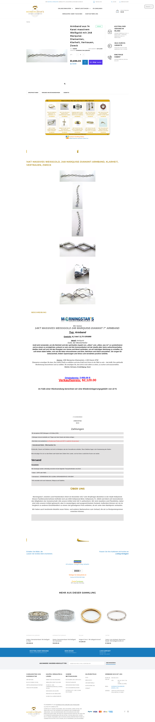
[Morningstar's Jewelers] (35, 11)
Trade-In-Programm (32, 687)
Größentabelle (89, 683)
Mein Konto (88, 680)
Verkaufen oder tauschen (53, 682)
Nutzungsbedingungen (72, 687)
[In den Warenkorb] (85, 62)
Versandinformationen (72, 685)
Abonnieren (111, 663)
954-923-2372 (114, 678)
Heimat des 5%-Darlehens (53, 679)
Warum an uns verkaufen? (53, 693)
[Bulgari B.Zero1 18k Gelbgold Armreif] (91, 615)
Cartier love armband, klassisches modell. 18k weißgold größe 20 (115, 640)
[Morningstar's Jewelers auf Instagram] (128, 711)
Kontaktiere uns (91, 14)
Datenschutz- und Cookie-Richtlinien (73, 691)
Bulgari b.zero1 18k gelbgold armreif (90, 639)
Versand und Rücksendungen (51, 92)
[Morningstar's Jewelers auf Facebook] (124, 711)
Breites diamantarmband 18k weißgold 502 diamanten (64, 640)
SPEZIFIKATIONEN (33, 92)
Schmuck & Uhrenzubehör (53, 696)
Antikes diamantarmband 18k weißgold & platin (37, 640)
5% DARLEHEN (97, 8)
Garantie (66, 92)
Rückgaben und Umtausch (73, 679)
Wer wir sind (29, 679)
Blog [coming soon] (32, 682)
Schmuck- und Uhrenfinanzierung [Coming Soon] (54, 686)
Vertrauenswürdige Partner (34, 685)
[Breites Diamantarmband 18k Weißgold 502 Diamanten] (64, 615)
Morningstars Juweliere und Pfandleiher (67, 704)
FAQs (86, 677)
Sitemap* (87, 688)
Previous (22, 620)
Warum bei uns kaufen (52, 691)
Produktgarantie (71, 682)
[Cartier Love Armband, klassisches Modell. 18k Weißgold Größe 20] (117, 615)
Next (132, 620)
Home (28, 22)
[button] (149, 6)
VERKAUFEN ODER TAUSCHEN (72, 14)
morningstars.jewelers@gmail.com (117, 687)
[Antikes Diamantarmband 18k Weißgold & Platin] (38, 615)
